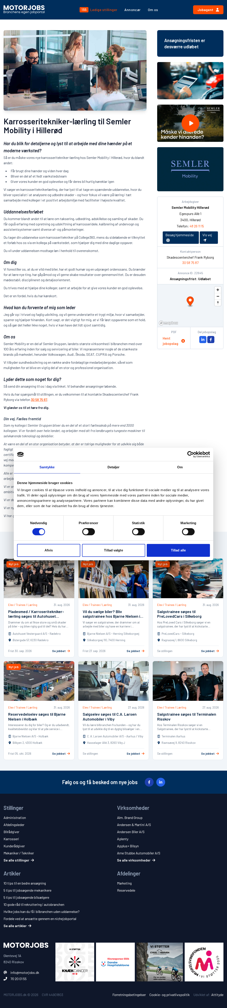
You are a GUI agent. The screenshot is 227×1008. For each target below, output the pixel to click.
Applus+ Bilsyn (128, 846)
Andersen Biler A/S (131, 832)
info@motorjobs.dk (24, 972)
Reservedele (126, 890)
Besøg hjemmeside (179, 235)
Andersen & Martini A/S (134, 824)
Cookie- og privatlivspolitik (169, 994)
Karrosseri (11, 839)
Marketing (124, 883)
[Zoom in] (218, 290)
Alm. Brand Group (130, 817)
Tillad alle (178, 550)
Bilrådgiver (11, 832)
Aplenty (122, 839)
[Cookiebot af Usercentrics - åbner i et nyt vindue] (190, 454)
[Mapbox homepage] (168, 323)
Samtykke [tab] (47, 467)
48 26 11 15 (197, 226)
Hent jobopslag (170, 341)
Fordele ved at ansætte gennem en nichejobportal (40, 918)
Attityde (217, 994)
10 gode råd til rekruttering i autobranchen (34, 904)
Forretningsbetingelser (129, 994)
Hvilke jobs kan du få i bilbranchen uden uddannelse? (42, 911)
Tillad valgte (113, 550)
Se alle (16, 860)
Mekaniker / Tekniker (19, 853)
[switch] (88, 531)
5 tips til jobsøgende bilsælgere (26, 897)
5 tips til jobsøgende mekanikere (27, 890)
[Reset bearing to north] (218, 302)
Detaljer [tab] (114, 467)
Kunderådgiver (14, 846)
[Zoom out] (218, 296)
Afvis (49, 550)
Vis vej (207, 235)
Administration (15, 817)
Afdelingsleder (14, 824)
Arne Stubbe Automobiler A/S (138, 853)
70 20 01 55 (18, 979)
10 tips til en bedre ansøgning (25, 883)
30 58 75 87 (39, 399)
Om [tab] (180, 467)
